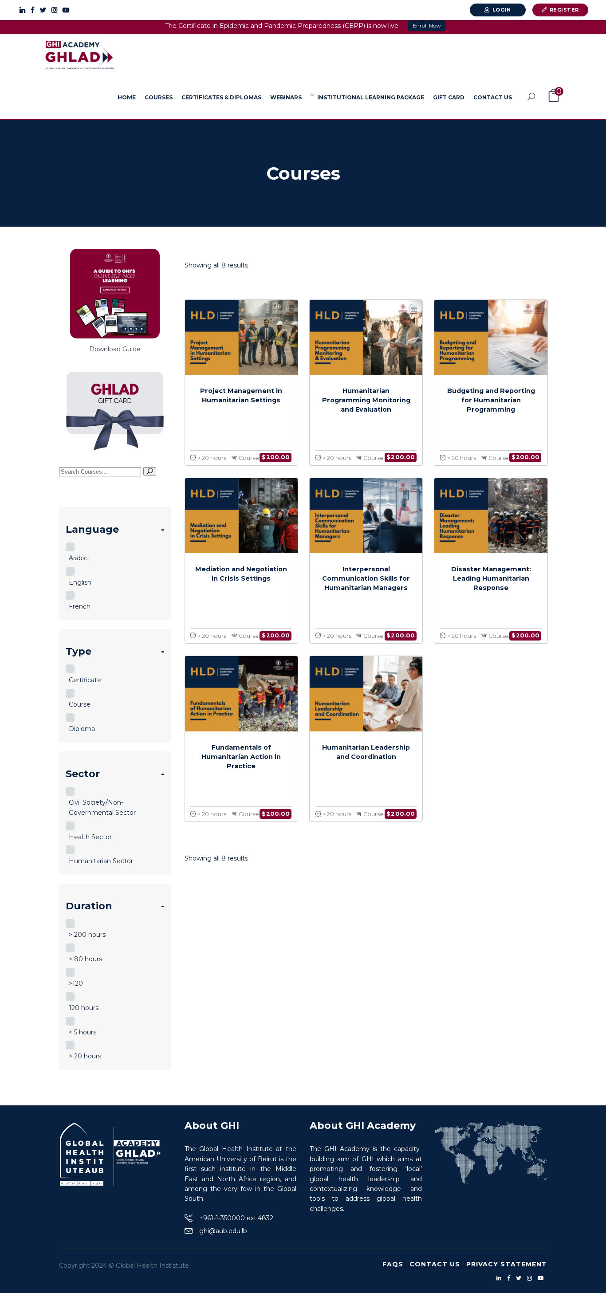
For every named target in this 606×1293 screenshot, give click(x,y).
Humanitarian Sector (101, 861)
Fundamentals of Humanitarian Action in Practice (241, 756)
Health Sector (90, 837)
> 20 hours (85, 1056)
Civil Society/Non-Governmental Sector (102, 807)
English (80, 582)
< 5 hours (82, 1032)
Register (564, 10)
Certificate (85, 680)
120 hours (83, 1008)
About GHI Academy (363, 1126)
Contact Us (434, 1264)
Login (501, 10)
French (80, 606)
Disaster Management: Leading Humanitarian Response (491, 578)
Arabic (78, 558)
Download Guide (115, 349)
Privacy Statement (506, 1264)
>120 (76, 983)
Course (80, 704)
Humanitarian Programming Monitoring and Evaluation (366, 400)
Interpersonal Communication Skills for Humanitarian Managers (366, 578)
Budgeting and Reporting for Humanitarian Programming (491, 400)
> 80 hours (85, 959)
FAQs (392, 1264)
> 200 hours (87, 935)
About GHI (212, 1126)
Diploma (82, 729)
